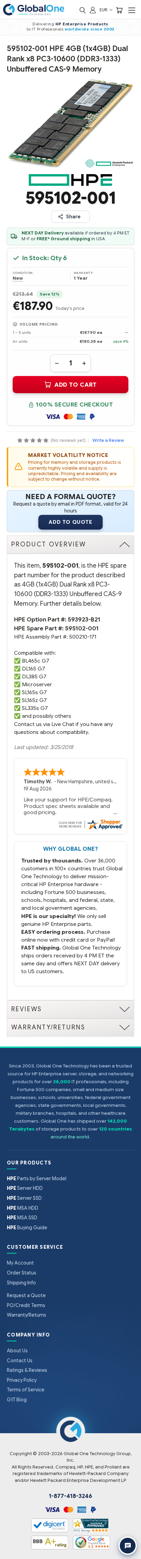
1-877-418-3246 (70, 1496)
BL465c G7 (35, 660)
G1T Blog (17, 1400)
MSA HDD (22, 1208)
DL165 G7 (33, 668)
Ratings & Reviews (27, 1370)
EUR (104, 9)
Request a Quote (26, 1295)
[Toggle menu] (131, 10)
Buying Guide (27, 1227)
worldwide (77, 29)
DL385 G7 (34, 676)
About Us (17, 1350)
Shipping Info (21, 1283)
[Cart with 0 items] (119, 9)
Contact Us (20, 1360)
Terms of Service (25, 1390)
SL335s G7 (35, 708)
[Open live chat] (127, 1545)
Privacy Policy (22, 1380)
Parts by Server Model (36, 1178)
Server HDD (25, 1188)
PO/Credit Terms (26, 1305)
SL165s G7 (34, 692)
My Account (20, 1263)
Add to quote (70, 522)
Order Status (21, 1273)
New (18, 278)
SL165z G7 (34, 700)
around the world (70, 1137)
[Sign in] (93, 9)
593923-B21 (84, 619)
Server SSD (24, 1198)
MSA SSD (22, 1217)
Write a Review (108, 440)
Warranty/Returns (26, 1315)
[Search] (82, 9)
